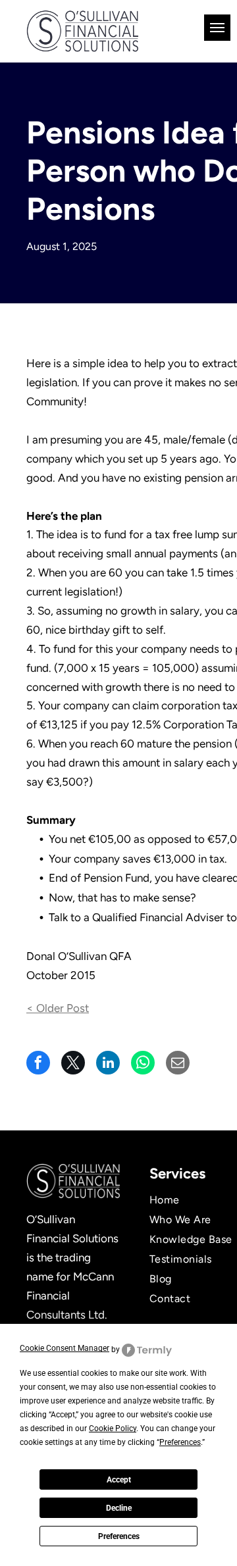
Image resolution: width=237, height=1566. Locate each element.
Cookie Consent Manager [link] (64, 1348)
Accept (119, 1479)
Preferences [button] (180, 1442)
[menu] (217, 27)
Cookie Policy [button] (112, 1428)
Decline (119, 1508)
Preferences (119, 1536)
